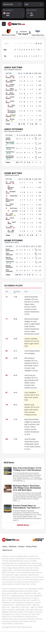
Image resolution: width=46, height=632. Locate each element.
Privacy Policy (31, 546)
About (4, 546)
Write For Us (7, 550)
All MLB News (23, 525)
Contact (21, 546)
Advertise (13, 546)
